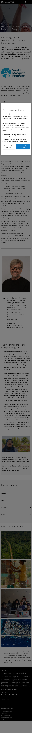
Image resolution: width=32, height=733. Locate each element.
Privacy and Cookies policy (19, 141)
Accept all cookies (23, 146)
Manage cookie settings (8, 146)
